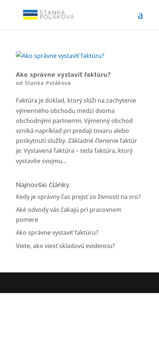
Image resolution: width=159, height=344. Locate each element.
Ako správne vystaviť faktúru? (63, 74)
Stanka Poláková (48, 82)
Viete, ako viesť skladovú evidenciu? (65, 246)
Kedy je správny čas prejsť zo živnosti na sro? (78, 197)
